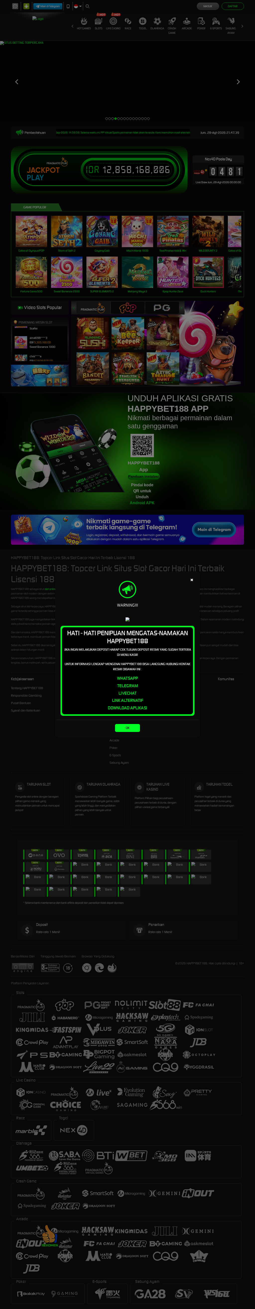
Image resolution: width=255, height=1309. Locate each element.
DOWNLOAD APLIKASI (127, 708)
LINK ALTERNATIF (127, 700)
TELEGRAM (127, 685)
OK (127, 728)
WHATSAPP (127, 678)
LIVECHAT (127, 693)
